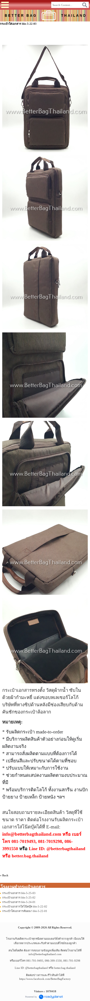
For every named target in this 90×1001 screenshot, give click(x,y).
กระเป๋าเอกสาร (17, 690)
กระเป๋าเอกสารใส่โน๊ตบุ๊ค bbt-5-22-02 (24, 906)
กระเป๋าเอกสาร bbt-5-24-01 (19, 902)
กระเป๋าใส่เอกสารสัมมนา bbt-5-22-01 (24, 910)
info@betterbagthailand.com (45, 954)
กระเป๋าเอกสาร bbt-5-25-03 (19, 893)
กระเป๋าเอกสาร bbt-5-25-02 (19, 897)
